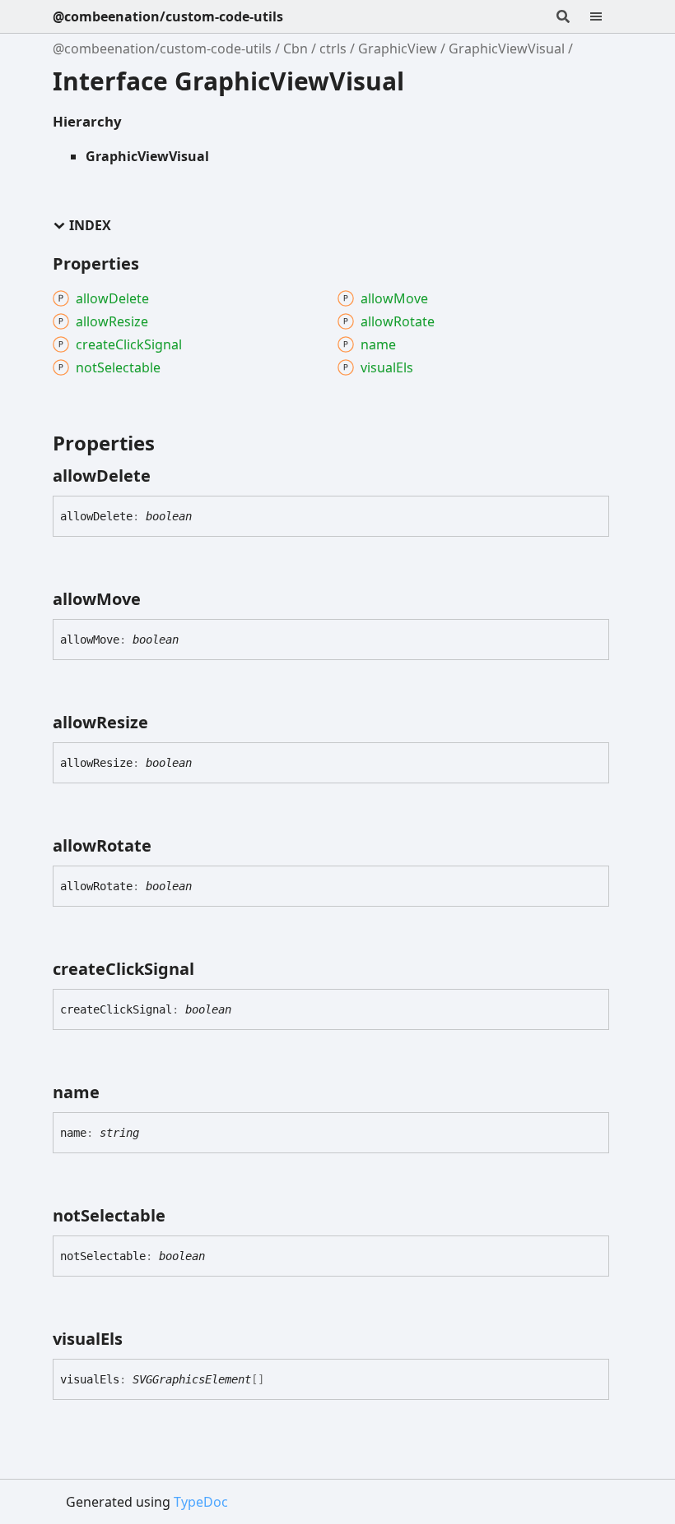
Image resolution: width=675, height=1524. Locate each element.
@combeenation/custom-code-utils (168, 16)
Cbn (295, 48)
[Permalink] (165, 476)
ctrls (333, 48)
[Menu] (605, 16)
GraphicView (397, 48)
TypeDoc (201, 1502)
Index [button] (90, 225)
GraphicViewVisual (507, 48)
